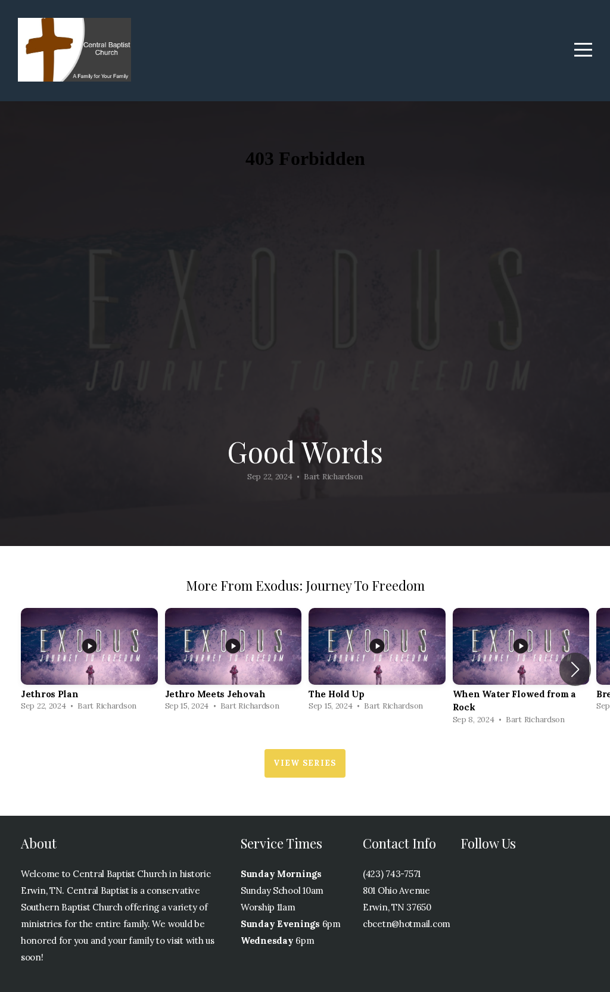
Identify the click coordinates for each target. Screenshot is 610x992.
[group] (89, 663)
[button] (575, 669)
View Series (304, 763)
